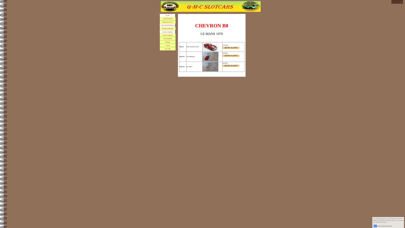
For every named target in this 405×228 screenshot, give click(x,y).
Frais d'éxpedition (167, 38)
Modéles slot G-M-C (167, 22)
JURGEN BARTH (167, 19)
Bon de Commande (168, 35)
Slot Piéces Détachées (167, 28)
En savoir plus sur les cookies (384, 226)
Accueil (167, 15)
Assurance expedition (167, 32)
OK (375, 226)
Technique (167, 42)
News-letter (168, 49)
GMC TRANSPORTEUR (167, 25)
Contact (168, 45)
